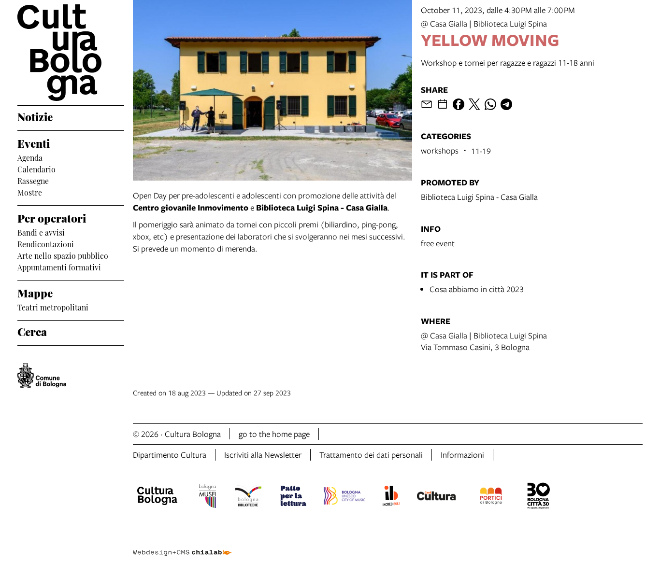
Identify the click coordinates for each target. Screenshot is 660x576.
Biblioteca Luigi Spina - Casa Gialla (479, 196)
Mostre (29, 192)
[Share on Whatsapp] (490, 104)
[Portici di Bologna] (491, 497)
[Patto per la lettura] (293, 497)
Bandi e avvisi (41, 232)
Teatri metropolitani (52, 306)
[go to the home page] (70, 52)
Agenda (30, 157)
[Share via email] (426, 104)
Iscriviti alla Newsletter (262, 454)
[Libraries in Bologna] (248, 497)
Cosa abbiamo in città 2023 (477, 289)
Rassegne (33, 180)
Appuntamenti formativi (59, 266)
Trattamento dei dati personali (371, 454)
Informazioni (462, 454)
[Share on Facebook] (458, 104)
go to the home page (274, 433)
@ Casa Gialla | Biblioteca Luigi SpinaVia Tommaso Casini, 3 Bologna (484, 341)
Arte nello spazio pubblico (62, 255)
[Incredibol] (391, 497)
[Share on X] (474, 104)
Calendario (36, 168)
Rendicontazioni (45, 243)
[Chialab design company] (182, 544)
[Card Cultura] (436, 497)
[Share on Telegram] (506, 104)
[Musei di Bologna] (207, 497)
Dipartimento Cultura (169, 454)
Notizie (35, 116)
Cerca (32, 331)
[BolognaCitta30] (538, 497)
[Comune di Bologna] (41, 375)
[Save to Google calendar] (442, 104)
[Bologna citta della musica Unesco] (344, 497)
